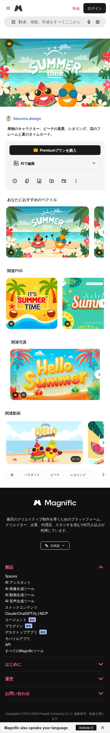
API (8, 644)
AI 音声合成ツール (20, 600)
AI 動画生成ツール (20, 594)
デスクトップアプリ (25, 632)
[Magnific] (55, 504)
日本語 (55, 545)
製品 (9, 567)
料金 (76, 8)
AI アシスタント (18, 582)
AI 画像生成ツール (20, 588)
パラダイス (32, 474)
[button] (55, 545)
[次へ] (103, 232)
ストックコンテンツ (21, 607)
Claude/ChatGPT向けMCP (26, 613)
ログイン (94, 8)
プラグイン (18, 625)
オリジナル (35, 44)
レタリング (78, 474)
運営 (9, 679)
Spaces (11, 576)
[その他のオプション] (76, 181)
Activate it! (86, 727)
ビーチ (55, 474)
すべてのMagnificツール (24, 650)
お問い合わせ (17, 693)
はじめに (13, 664)
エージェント (20, 619)
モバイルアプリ (17, 638)
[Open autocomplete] (11, 22)
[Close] (103, 728)
